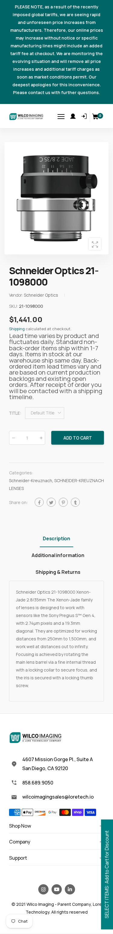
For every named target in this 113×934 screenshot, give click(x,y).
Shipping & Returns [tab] (58, 572)
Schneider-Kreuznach (30, 481)
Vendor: (16, 295)
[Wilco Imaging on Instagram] (43, 889)
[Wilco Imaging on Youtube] (57, 889)
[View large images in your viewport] (95, 244)
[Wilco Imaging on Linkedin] (70, 889)
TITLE (15, 413)
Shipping (17, 328)
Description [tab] (56, 538)
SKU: (14, 306)
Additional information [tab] (58, 555)
